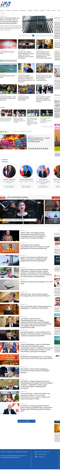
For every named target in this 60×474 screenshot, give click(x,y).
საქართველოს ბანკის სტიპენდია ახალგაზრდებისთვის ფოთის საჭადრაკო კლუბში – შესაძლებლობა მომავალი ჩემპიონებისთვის (35, 247)
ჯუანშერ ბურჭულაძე (9, 180)
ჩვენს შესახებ (10, 453)
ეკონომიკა (42, 10)
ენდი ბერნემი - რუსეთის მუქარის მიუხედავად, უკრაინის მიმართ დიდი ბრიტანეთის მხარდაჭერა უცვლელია (35, 371)
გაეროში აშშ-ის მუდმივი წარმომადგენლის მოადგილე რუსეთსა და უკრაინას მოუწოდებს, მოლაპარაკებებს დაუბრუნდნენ (26, 55)
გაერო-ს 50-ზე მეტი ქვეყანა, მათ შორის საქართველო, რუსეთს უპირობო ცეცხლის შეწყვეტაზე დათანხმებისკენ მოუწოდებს (9, 20)
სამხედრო (54, 10)
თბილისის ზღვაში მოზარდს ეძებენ (7, 76)
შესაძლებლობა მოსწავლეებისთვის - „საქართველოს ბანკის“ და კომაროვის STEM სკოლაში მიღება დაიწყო (36, 358)
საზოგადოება (22, 10)
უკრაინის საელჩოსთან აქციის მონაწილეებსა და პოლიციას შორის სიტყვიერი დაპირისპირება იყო (44, 78)
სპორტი (48, 10)
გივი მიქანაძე (43, 180)
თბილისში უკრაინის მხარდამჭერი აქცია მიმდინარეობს (23, 98)
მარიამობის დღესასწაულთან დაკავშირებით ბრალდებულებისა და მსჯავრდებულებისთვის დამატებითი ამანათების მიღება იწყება (8, 55)
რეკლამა (24, 453)
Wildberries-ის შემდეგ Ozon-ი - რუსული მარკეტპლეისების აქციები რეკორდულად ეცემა (39, 139)
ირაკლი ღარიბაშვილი (26, 180)
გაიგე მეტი (8, 187)
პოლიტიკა (8, 10)
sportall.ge (51, 126)
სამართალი (15, 10)
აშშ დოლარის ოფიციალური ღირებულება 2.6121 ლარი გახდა (36, 283)
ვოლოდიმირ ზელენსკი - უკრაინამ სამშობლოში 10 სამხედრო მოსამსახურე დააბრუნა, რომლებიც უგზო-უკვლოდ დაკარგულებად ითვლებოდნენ (36, 335)
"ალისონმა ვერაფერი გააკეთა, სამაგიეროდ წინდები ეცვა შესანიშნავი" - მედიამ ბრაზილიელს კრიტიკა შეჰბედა (32, 121)
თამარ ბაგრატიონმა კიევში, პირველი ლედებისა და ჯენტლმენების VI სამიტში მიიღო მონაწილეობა (35, 308)
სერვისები (18, 453)
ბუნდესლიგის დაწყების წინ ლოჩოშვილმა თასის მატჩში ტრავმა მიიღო (5, 119)
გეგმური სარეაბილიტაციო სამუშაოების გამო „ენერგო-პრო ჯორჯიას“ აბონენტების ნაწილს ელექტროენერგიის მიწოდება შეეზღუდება (33, 260)
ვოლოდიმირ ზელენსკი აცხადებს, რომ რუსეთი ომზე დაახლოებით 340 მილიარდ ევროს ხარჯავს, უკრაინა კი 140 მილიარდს (26, 78)
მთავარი (2, 10)
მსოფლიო (29, 10)
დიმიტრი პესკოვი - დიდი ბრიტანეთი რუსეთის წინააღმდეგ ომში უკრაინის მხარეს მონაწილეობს (35, 296)
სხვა (2, 13)
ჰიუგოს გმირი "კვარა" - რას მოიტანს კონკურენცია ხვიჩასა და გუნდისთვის (46, 120)
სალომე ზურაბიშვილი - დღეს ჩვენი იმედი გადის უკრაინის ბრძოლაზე (8, 98)
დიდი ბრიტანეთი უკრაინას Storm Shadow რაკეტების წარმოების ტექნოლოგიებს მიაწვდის (43, 99)
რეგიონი (36, 10)
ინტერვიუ (57, 66)
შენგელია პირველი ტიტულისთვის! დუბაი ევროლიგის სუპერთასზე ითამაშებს (19, 120)
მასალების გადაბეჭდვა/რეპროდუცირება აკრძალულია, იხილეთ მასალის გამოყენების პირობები (14, 457)
